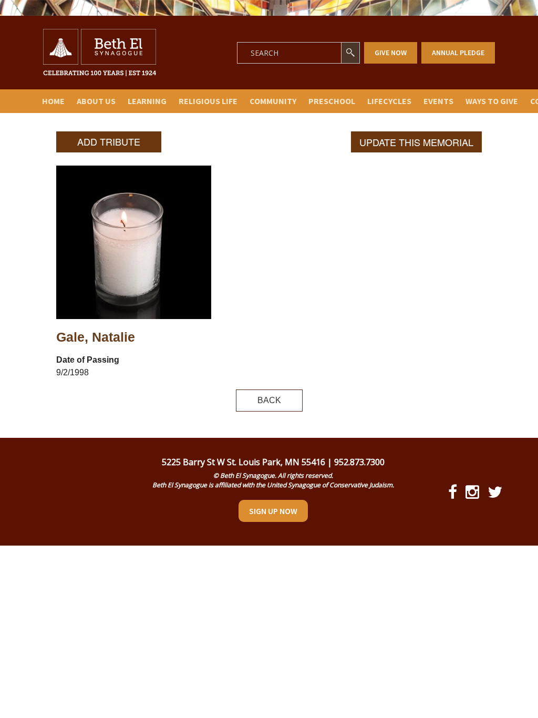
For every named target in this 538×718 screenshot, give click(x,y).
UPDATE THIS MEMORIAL (416, 142)
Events (438, 101)
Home (53, 101)
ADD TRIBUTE (108, 141)
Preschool (331, 101)
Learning (147, 101)
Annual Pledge (458, 52)
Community (273, 101)
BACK (269, 400)
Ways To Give (491, 101)
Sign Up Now (273, 511)
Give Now (391, 52)
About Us (96, 101)
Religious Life (208, 101)
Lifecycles (389, 101)
